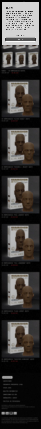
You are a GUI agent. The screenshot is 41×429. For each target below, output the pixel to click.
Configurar (20, 35)
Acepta (20, 39)
